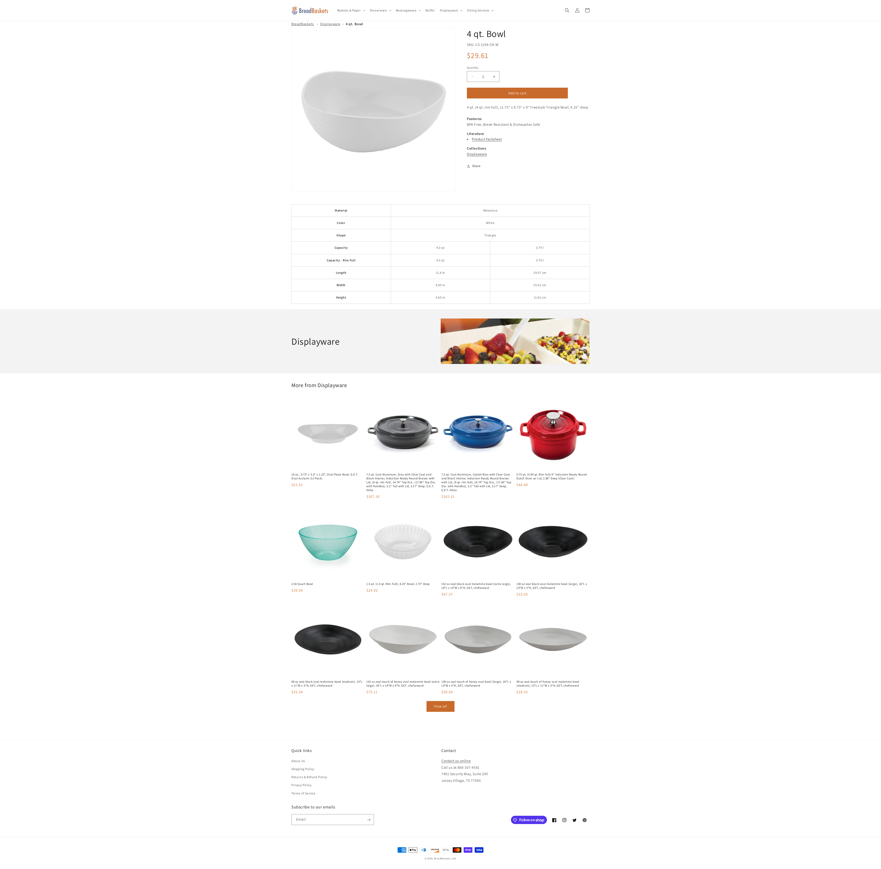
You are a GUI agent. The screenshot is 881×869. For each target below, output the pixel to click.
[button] (351, 10)
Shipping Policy (302, 769)
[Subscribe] (369, 819)
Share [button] (476, 166)
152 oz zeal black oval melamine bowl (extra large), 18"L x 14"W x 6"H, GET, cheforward (476, 586)
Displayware (330, 24)
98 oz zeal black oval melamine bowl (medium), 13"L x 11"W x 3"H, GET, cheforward (326, 683)
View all (440, 706)
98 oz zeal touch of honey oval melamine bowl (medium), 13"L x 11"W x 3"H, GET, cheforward (547, 683)
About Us (298, 761)
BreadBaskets (302, 24)
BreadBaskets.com (445, 858)
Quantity (472, 68)
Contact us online (456, 760)
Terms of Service (303, 793)
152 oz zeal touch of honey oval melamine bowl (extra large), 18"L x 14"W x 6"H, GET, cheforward (402, 683)
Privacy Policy (301, 785)
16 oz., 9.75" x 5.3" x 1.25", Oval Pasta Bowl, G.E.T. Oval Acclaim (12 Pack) (324, 476)
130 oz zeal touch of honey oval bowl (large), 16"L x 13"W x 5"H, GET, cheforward (476, 683)
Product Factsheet (487, 139)
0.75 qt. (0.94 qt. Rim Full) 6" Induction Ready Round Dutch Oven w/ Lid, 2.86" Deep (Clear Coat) (551, 476)
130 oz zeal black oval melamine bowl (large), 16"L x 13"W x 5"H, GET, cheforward (551, 586)
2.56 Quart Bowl (302, 584)
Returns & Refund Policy (309, 777)
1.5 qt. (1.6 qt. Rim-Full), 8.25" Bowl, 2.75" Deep (398, 584)
